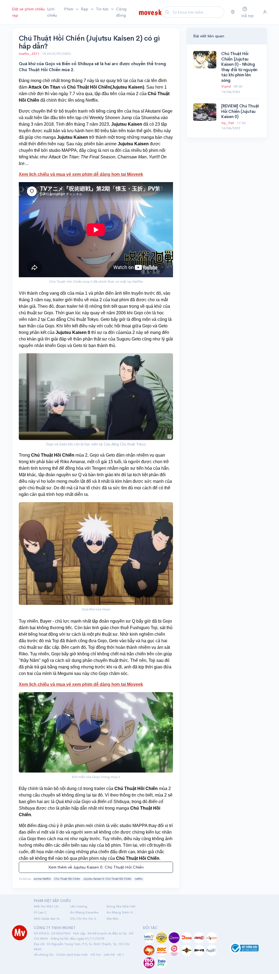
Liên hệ (109, 954)
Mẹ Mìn (113, 918)
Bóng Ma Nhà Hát (121, 906)
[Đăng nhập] (265, 12)
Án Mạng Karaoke (84, 912)
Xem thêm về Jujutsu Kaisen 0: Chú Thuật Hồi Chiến (96, 867)
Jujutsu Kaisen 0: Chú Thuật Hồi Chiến (107, 878)
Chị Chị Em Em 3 (83, 918)
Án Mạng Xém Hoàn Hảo (121, 912)
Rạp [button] (85, 8)
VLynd (226, 86)
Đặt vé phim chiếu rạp (28, 12)
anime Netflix (42, 878)
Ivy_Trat (228, 122)
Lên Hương (78, 906)
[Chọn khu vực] (233, 12)
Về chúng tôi (43, 954)
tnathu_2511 (29, 53)
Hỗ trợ (95, 954)
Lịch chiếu (52, 12)
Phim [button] (69, 8)
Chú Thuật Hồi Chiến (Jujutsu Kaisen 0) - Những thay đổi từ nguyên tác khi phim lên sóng (239, 67)
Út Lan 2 (40, 912)
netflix (138, 878)
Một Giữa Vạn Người (48, 918)
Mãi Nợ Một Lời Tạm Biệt (48, 906)
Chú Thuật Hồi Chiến (67, 878)
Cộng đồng (121, 12)
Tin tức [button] (103, 8)
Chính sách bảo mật (72, 954)
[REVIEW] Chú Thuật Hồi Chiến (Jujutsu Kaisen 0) (240, 111)
